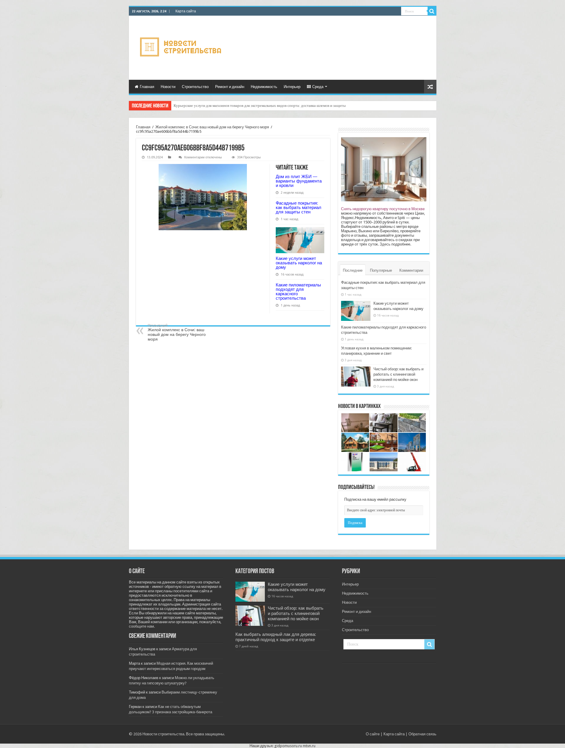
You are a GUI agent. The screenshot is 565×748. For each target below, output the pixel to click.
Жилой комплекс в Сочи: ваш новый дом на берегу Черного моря (212, 127)
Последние (353, 270)
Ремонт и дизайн (229, 86)
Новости (168, 86)
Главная (147, 86)
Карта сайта (185, 11)
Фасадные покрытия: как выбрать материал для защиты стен (298, 207)
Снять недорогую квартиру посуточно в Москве (383, 209)
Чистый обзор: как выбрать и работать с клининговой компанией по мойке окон (398, 374)
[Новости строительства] (181, 47)
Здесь (385, 244)
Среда (317, 86)
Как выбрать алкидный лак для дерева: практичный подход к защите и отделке (275, 637)
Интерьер (292, 86)
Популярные (381, 270)
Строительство (195, 86)
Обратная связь (422, 734)
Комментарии (411, 270)
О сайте (373, 734)
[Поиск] (432, 11)
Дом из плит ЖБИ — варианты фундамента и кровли (299, 181)
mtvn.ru (309, 746)
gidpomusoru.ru (288, 746)
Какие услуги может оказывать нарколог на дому (299, 263)
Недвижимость (264, 86)
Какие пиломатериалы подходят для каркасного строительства (298, 291)
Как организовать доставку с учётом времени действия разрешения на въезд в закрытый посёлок (254, 105)
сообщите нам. (142, 626)
